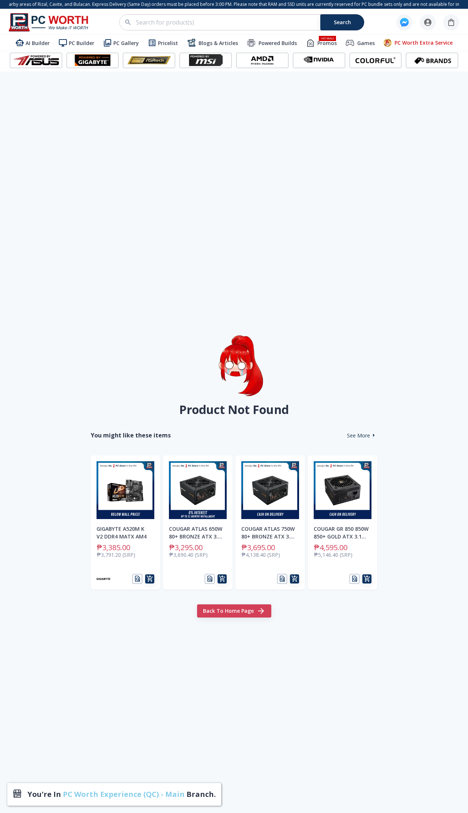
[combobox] (246, 22)
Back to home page (228, 610)
